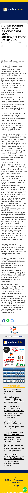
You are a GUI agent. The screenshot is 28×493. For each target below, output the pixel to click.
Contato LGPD (14, 483)
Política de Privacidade (14, 480)
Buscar (21, 336)
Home (14, 477)
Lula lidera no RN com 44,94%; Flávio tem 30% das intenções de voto (12, 439)
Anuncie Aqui (14, 485)
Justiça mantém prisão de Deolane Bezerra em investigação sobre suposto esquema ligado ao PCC (14, 447)
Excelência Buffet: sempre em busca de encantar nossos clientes (13, 415)
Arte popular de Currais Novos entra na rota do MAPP (12, 391)
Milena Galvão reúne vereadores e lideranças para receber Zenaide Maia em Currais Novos (14, 400)
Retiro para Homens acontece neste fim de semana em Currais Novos (13, 408)
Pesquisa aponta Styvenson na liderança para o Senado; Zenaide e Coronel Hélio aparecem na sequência (14, 424)
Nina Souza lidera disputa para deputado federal (13, 433)
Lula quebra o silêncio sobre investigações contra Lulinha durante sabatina (14, 456)
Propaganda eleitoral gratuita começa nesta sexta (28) (12, 463)
